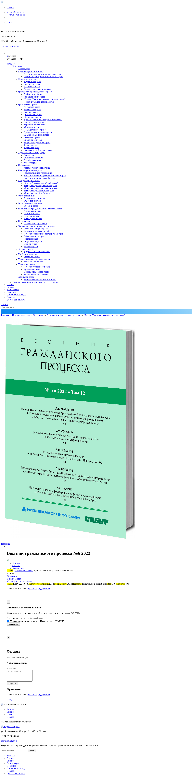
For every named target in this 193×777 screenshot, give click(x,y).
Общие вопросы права (34, 236)
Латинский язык (32, 213)
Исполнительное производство (39, 102)
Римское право (31, 239)
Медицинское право (33, 127)
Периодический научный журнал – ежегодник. (35, 282)
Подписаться (13, 624)
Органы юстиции (26, 195)
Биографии (29, 155)
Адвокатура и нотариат (35, 198)
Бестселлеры (13, 289)
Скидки (10, 287)
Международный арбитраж (37, 193)
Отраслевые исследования (31, 203)
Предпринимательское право (38, 132)
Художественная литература (31, 152)
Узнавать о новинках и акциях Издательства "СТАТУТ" (37, 621)
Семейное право (32, 137)
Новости (11, 297)
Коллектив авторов (24, 570)
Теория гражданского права (37, 142)
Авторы (10, 284)
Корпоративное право (34, 124)
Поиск (4, 304)
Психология (24, 221)
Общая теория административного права (43, 76)
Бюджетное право (32, 81)
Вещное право (31, 112)
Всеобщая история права (36, 228)
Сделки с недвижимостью (36, 135)
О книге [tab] (16, 563)
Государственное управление (38, 173)
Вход (9, 22)
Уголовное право (26, 264)
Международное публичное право (40, 185)
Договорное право (33, 114)
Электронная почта (16, 618)
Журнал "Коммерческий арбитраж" (41, 183)
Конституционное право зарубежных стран (45, 175)
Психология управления (35, 223)
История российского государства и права (44, 234)
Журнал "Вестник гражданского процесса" (44, 99)
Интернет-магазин (21, 315)
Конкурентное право (34, 122)
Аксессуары (24, 69)
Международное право (29, 180)
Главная (10, 7)
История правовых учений (37, 231)
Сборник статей (31, 206)
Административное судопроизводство (42, 74)
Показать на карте (10, 46)
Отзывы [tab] (16, 565)
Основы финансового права (37, 89)
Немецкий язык (31, 216)
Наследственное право (35, 130)
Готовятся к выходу (16, 294)
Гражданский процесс (34, 97)
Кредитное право (32, 84)
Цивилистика (30, 244)
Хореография (30, 163)
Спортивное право (33, 140)
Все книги (17, 66)
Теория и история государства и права (36, 226)
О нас (9, 714)
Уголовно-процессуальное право (34, 259)
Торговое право (31, 147)
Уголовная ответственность (37, 274)
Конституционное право (30, 170)
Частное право (31, 246)
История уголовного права (37, 267)
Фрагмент (32, 588)
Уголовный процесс (33, 261)
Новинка (5, 544)
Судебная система (32, 201)
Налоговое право (32, 86)
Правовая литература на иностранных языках (40, 208)
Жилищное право (32, 117)
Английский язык (32, 211)
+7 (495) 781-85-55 (16, 15)
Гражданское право (27, 104)
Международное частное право (39, 190)
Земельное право (26, 277)
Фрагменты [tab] (18, 568)
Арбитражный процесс (35, 94)
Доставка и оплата (16, 300)
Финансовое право (27, 79)
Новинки (11, 292)
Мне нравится (14, 579)
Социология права (33, 241)
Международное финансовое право (41, 188)
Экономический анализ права (38, 150)
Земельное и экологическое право (40, 279)
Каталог (11, 64)
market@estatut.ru (15, 12)
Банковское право (32, 109)
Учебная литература (27, 254)
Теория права (30, 145)
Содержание (44, 588)
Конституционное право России (39, 178)
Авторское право (32, 107)
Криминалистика (32, 269)
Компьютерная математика (37, 168)
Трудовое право (25, 249)
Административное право (30, 71)
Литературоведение (33, 157)
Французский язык (33, 218)
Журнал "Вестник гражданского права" (43, 119)
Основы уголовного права (36, 272)
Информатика (25, 165)
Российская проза (32, 160)
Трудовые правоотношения (37, 251)
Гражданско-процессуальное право (35, 91)
